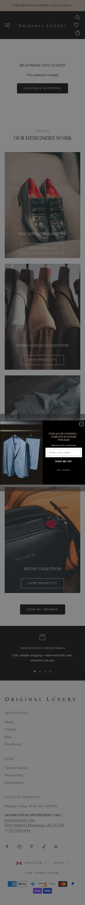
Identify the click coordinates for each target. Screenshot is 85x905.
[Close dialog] (81, 424)
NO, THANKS (64, 470)
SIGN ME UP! (63, 461)
